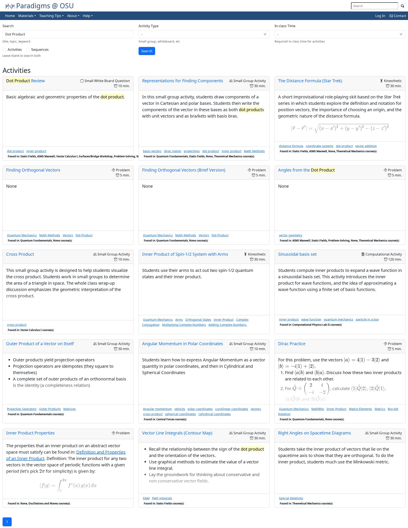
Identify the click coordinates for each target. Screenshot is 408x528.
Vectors (68, 235)
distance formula (291, 146)
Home (10, 15)
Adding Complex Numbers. (227, 325)
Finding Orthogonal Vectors (33, 170)
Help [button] (86, 15)
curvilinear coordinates (231, 409)
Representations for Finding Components (182, 81)
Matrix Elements (360, 409)
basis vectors (152, 151)
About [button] (72, 15)
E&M (146, 498)
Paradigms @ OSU (45, 5)
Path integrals (162, 498)
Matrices (69, 409)
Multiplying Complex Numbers (184, 325)
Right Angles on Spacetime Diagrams (314, 433)
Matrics (380, 409)
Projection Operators (22, 409)
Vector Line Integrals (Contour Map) (177, 433)
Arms (179, 320)
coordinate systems (319, 146)
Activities (15, 49)
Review (25, 81)
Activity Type (149, 26)
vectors (256, 409)
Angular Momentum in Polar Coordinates (182, 343)
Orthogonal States (198, 320)
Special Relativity (291, 498)
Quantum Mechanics (22, 235)
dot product (15, 151)
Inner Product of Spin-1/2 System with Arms (185, 254)
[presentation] (340, 128)
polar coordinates (200, 409)
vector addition (366, 146)
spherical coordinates (180, 414)
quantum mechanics (338, 319)
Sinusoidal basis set (297, 254)
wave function (311, 319)
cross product (17, 325)
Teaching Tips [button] (50, 15)
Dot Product (84, 235)
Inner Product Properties (30, 433)
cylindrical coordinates (214, 414)
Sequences (40, 49)
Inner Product (224, 320)
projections (192, 151)
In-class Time (285, 26)
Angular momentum (157, 409)
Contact (399, 15)
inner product (36, 151)
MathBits (317, 409)
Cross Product (20, 254)
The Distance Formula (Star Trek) (310, 81)
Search (8, 26)
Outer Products (50, 409)
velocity (179, 409)
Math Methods (254, 151)
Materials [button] (25, 15)
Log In (380, 15)
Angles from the (306, 170)
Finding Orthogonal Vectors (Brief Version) (183, 170)
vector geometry (290, 235)
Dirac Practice (291, 343)
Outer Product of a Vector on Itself (40, 343)
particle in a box (367, 319)
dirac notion (172, 151)
